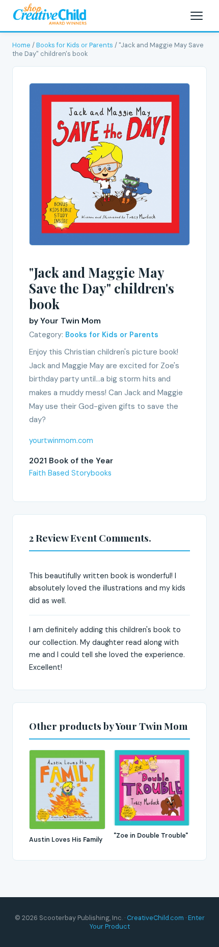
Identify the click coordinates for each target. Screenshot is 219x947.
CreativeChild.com (155, 917)
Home (21, 45)
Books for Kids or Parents (74, 45)
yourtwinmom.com (61, 440)
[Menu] (196, 16)
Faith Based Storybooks (70, 473)
